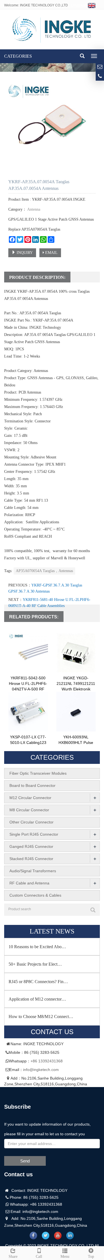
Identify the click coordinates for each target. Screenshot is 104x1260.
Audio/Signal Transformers (32, 871)
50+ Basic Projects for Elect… (35, 964)
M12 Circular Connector (30, 797)
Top (91, 1256)
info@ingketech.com (41, 1069)
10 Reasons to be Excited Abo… (37, 946)
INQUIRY (24, 253)
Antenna (33, 209)
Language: (79, 5)
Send (25, 1161)
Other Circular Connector (31, 822)
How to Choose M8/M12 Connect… (41, 1016)
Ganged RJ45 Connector (31, 846)
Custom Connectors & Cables (35, 895)
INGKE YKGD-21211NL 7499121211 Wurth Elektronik (76, 683)
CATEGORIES (18, 56)
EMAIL (51, 253)
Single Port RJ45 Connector (33, 834)
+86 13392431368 (47, 1061)
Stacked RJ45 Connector (31, 858)
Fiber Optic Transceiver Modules (38, 773)
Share (13, 1256)
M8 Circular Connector (29, 810)
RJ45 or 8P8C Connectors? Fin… (38, 981)
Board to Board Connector (32, 785)
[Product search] (93, 910)
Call (39, 1256)
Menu (64, 1256)
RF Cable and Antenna (29, 883)
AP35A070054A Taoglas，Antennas (44, 571)
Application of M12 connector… (37, 999)
